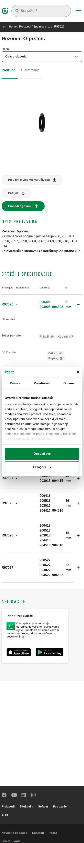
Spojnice (38, 26)
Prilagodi (39, 467)
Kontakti (38, 832)
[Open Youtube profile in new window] (14, 794)
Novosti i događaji (14, 832)
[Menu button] (78, 11)
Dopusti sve (42, 453)
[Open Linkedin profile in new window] (24, 794)
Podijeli (13, 192)
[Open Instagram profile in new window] (33, 794)
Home (13, 26)
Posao (53, 832)
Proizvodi (25, 26)
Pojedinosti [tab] (42, 383)
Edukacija (26, 806)
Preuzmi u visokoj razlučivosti (29, 179)
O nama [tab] (69, 383)
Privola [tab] (15, 383)
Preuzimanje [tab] (30, 70)
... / (50, 26)
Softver (43, 806)
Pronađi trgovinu (20, 206)
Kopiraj (63, 336)
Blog (5, 814)
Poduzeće (60, 806)
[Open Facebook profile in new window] (4, 794)
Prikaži (44, 336)
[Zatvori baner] (77, 372)
